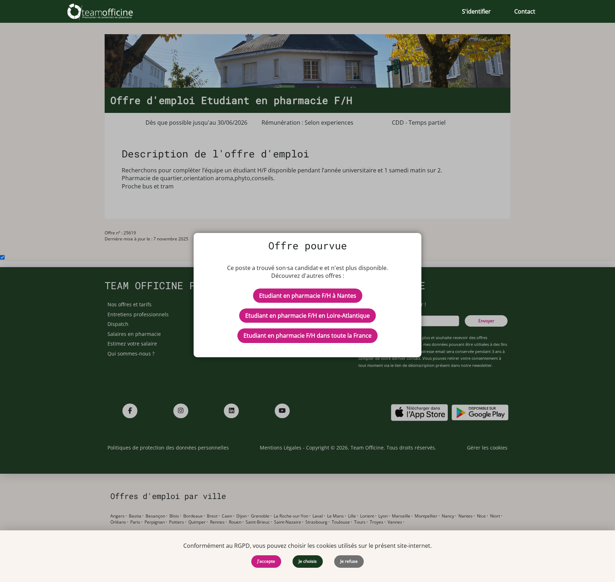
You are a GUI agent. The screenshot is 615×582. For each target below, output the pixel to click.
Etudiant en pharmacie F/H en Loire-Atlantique (307, 315)
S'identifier (476, 11)
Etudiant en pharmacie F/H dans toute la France (307, 335)
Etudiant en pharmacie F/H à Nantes (307, 296)
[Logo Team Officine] (108, 11)
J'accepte (266, 561)
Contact (524, 11)
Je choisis (308, 561)
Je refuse (349, 561)
